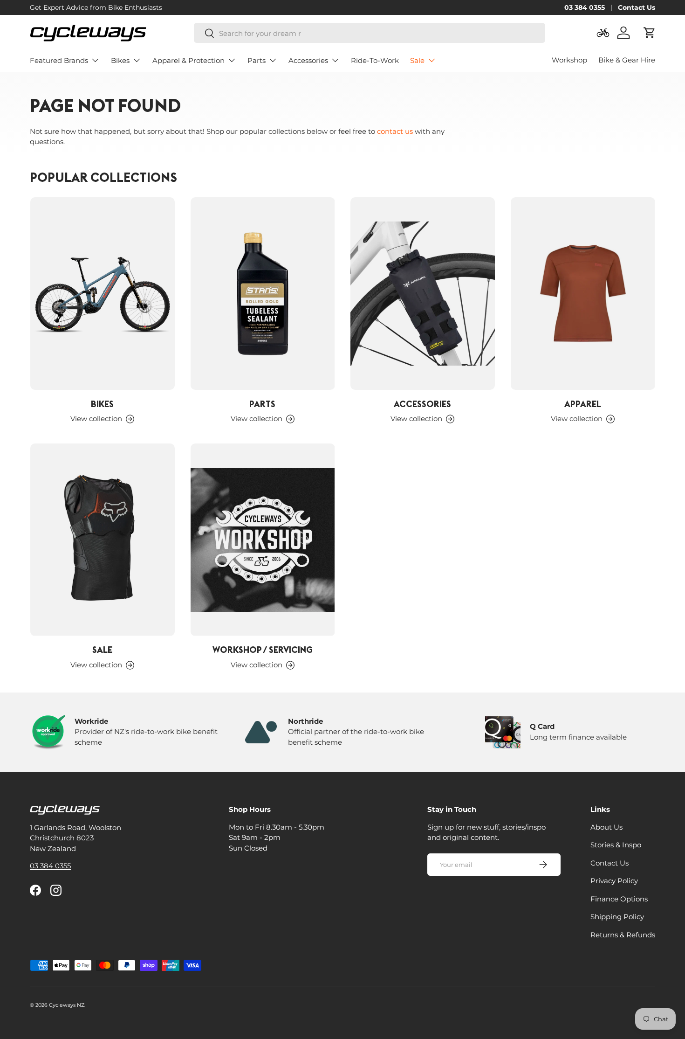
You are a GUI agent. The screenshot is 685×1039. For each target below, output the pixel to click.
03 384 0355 (584, 7)
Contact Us (636, 7)
